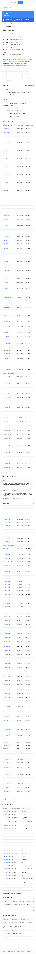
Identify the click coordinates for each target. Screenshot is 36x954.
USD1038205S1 (7, 735)
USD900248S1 (6, 616)
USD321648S (6, 240)
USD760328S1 (6, 438)
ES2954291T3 (6, 548)
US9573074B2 (6, 417)
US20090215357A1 (7, 297)
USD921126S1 (6, 554)
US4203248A (6, 210)
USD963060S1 (6, 642)
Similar (27, 19)
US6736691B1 (6, 288)
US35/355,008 (6, 904)
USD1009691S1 (7, 755)
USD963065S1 (6, 684)
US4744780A (6, 231)
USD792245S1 (6, 856)
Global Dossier (18, 65)
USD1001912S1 (7, 716)
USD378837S (6, 266)
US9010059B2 (6, 336)
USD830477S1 (6, 467)
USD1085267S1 (7, 779)
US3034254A (6, 132)
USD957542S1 (6, 676)
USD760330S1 (6, 445)
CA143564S (6, 421)
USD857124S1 (6, 811)
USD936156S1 (6, 603)
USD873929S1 (6, 594)
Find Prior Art (18, 19)
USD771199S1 (6, 353)
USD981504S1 (6, 633)
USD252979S (6, 190)
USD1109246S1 (7, 534)
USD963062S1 (6, 637)
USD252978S (6, 166)
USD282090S (6, 220)
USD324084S (6, 243)
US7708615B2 (6, 302)
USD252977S (6, 174)
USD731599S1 (6, 343)
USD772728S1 (6, 865)
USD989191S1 (6, 729)
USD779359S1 (6, 883)
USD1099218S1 (7, 768)
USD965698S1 (6, 702)
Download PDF (8, 19)
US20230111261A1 (7, 720)
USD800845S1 (6, 868)
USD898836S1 (6, 587)
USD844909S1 (6, 853)
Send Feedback (11, 951)
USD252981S (6, 199)
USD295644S (6, 376)
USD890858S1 (6, 599)
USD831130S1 (6, 463)
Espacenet (11, 65)
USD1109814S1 (7, 538)
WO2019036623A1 (7, 561)
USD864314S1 (6, 581)
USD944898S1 (6, 663)
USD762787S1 (6, 817)
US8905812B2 (6, 332)
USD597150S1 (6, 413)
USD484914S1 (6, 402)
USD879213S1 (6, 590)
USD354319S (6, 255)
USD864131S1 (6, 558)
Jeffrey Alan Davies (12, 23)
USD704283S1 (6, 825)
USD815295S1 (6, 838)
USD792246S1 (6, 835)
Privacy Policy (5, 953)
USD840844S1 (6, 814)
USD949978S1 (6, 519)
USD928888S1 (6, 571)
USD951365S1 (6, 672)
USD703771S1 (6, 862)
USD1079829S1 (6, 783)
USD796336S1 (6, 844)
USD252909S (6, 142)
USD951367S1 (6, 689)
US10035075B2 (6, 434)
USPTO (11, 63)
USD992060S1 (6, 659)
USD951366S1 (6, 680)
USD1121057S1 (6, 774)
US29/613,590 (6, 922)
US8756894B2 (6, 315)
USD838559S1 (6, 886)
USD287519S (6, 225)
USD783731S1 (6, 452)
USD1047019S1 (6, 759)
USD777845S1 (6, 369)
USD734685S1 (6, 829)
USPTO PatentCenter (18, 63)
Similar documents (9, 61)
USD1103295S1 (7, 762)
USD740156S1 (6, 841)
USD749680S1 (6, 350)
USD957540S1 (6, 620)
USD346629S (6, 383)
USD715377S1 (6, 321)
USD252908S (6, 150)
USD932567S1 (6, 613)
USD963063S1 (6, 654)
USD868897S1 (6, 577)
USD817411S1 (6, 458)
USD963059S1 (6, 650)
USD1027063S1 (7, 522)
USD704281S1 (6, 832)
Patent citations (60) (10, 59)
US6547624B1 (6, 282)
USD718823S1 (6, 326)
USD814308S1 (6, 847)
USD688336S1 (6, 430)
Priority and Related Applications (22, 61)
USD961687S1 (6, 629)
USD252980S (6, 182)
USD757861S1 (6, 878)
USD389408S (6, 278)
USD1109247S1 (7, 531)
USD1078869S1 (6, 787)
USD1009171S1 (7, 745)
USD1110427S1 (7, 541)
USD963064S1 (6, 624)
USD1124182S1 (7, 713)
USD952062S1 (6, 706)
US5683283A (6, 270)
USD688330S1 (6, 426)
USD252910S (6, 158)
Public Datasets (21, 951)
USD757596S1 (6, 872)
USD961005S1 (6, 667)
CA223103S (6, 748)
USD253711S (6, 207)
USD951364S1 (6, 646)
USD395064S (6, 393)
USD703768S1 (6, 889)
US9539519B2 (6, 358)
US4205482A (6, 215)
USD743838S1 (6, 859)
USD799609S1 (6, 821)
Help (12, 953)
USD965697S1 (6, 697)
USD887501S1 (6, 606)
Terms (28, 951)
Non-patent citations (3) (21, 59)
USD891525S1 (6, 566)
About (3, 951)
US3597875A (6, 138)
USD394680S (6, 389)
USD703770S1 (6, 875)
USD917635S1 (6, 510)
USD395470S (6, 397)
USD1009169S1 (7, 742)
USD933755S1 (6, 693)
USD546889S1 (6, 407)
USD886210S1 (6, 584)
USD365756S (6, 261)
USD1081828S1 (7, 525)
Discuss (24, 65)
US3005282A (6, 128)
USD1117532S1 (7, 791)
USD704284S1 (6, 850)
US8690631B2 (6, 307)
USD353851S (6, 248)
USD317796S (6, 236)
